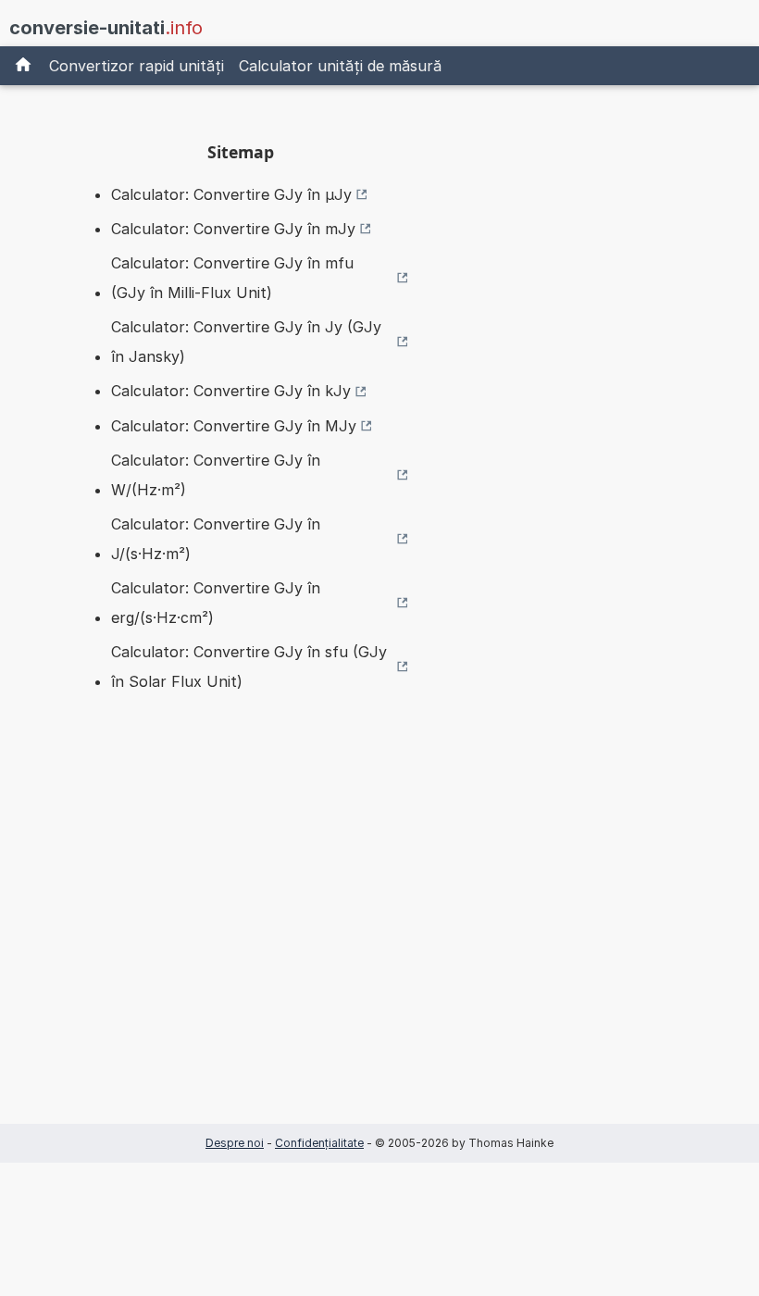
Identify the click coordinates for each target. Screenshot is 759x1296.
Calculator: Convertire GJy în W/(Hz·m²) (215, 475)
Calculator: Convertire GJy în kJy (231, 390)
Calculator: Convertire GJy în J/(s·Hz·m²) (215, 539)
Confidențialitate (319, 1143)
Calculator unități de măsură (340, 65)
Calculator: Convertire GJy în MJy (233, 426)
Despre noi (234, 1143)
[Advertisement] (241, 937)
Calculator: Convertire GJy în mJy (233, 228)
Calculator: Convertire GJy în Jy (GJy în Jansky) (246, 342)
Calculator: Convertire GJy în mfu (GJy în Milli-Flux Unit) (232, 278)
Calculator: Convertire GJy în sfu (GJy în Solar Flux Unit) (249, 666)
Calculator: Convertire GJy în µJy (231, 194)
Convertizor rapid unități (136, 65)
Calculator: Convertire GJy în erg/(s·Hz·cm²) (215, 603)
